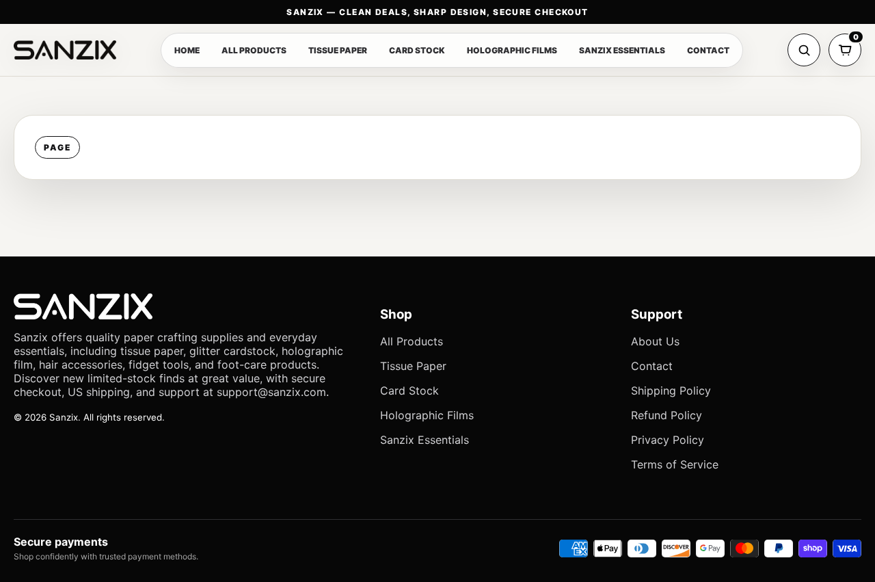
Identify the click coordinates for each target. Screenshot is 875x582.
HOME (187, 50)
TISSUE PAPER (337, 50)
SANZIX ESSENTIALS (622, 50)
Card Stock (409, 390)
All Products (411, 341)
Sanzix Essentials (424, 440)
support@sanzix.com (271, 392)
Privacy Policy (667, 440)
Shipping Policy (671, 390)
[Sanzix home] (65, 49)
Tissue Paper (413, 366)
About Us (655, 341)
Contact (652, 366)
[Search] (804, 50)
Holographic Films (427, 415)
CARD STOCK (417, 50)
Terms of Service (674, 464)
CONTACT (708, 50)
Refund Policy (666, 415)
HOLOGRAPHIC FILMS (512, 50)
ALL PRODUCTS (253, 50)
